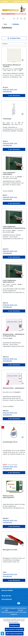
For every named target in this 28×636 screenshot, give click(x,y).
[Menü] (3, 18)
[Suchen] (14, 18)
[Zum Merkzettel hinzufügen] (22, 60)
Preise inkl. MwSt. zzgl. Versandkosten (10, 90)
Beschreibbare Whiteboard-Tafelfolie (12, 65)
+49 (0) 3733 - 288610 (20, 1)
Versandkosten (13, 610)
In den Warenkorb (14, 95)
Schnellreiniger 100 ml (10, 442)
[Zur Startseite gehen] (14, 10)
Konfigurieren (14, 625)
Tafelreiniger (7, 119)
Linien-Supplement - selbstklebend (9, 173)
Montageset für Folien (10, 549)
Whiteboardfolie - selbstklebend (13, 388)
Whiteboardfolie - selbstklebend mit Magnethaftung (13, 335)
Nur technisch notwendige (14, 629)
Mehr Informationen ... (14, 622)
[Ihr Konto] (21, 18)
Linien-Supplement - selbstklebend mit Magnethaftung (14, 227)
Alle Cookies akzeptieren (14, 633)
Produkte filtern (15, 38)
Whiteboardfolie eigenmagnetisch (8, 496)
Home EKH (4, 1)
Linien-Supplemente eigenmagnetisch (9, 281)
